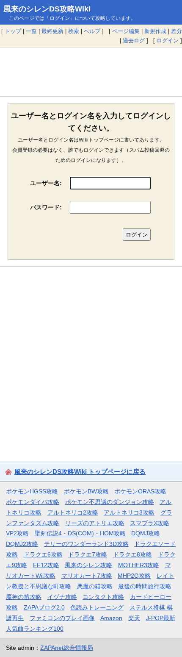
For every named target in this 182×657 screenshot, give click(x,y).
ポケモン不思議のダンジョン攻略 (109, 501)
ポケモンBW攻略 (86, 491)
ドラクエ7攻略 (87, 554)
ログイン (168, 40)
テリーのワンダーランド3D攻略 (86, 543)
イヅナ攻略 (62, 596)
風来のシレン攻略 (88, 565)
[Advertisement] (91, 71)
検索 (73, 31)
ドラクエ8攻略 (132, 554)
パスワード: (46, 207)
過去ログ (134, 40)
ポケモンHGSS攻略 (32, 491)
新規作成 (155, 31)
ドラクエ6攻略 (43, 554)
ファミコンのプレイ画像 (62, 618)
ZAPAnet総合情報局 (66, 647)
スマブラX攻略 (149, 523)
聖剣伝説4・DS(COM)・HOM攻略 (80, 533)
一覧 (31, 31)
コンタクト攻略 (103, 596)
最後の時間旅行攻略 (144, 586)
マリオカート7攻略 (86, 575)
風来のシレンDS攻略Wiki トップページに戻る (80, 471)
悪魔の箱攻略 (95, 586)
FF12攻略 (46, 565)
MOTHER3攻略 (138, 565)
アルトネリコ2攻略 (72, 512)
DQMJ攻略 (145, 533)
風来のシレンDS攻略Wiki (47, 9)
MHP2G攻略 (134, 575)
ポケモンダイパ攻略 (32, 501)
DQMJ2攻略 (22, 543)
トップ (13, 31)
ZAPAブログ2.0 (44, 607)
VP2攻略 (17, 533)
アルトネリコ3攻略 (129, 512)
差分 (176, 31)
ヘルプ (92, 31)
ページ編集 (126, 31)
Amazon (111, 618)
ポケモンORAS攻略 (140, 491)
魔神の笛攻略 (23, 596)
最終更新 (52, 31)
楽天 (134, 618)
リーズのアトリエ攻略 (94, 523)
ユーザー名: (46, 183)
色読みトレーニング (97, 607)
